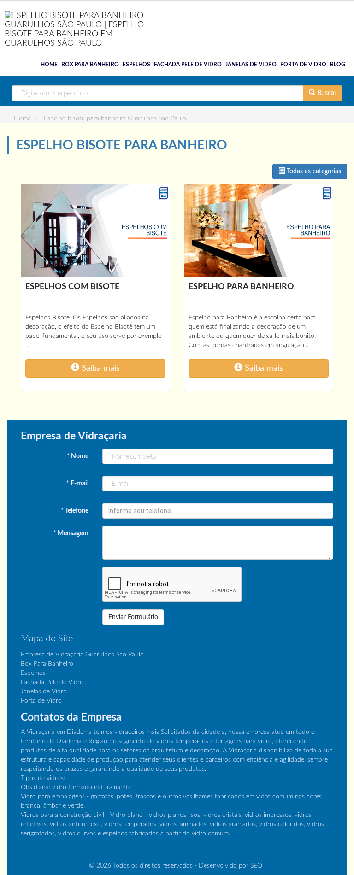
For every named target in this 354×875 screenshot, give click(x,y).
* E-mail (77, 483)
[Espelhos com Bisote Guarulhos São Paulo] (95, 230)
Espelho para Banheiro (241, 286)
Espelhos (136, 64)
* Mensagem (70, 533)
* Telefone (74, 511)
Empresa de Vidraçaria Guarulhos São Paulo (82, 654)
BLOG (337, 64)
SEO (256, 866)
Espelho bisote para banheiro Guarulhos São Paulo (115, 118)
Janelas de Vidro (251, 64)
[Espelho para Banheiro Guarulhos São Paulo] (258, 230)
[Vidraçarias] (78, 27)
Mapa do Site (47, 638)
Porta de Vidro (303, 64)
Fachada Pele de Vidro (188, 64)
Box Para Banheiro (90, 64)
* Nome (77, 456)
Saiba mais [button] (99, 368)
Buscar (325, 93)
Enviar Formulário (133, 617)
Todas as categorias (313, 171)
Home (49, 64)
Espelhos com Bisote (72, 286)
